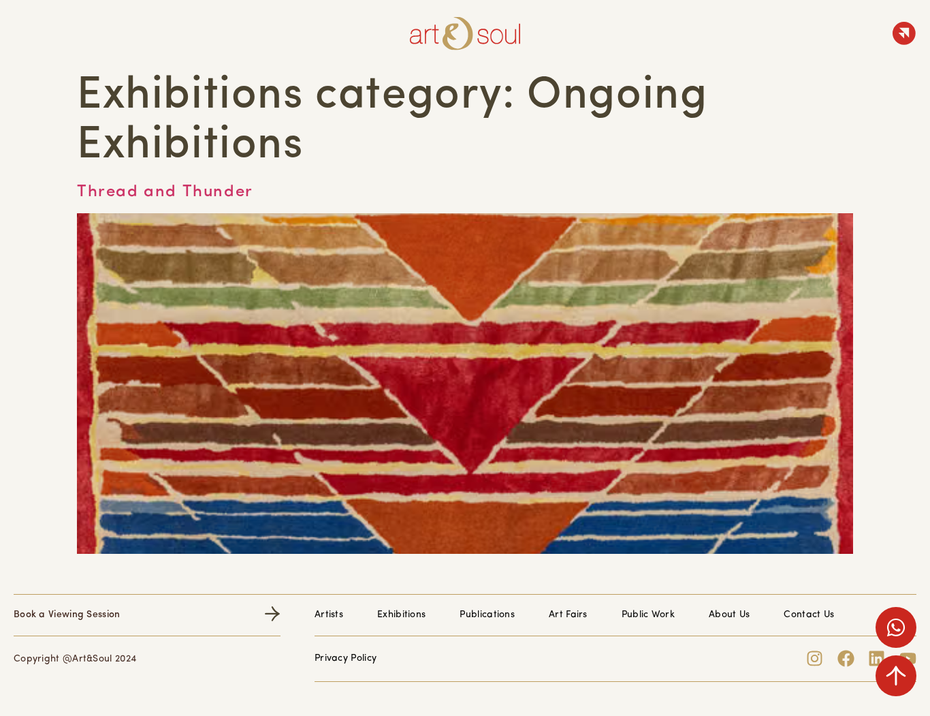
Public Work (648, 615)
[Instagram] (814, 658)
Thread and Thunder (165, 192)
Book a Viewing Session (67, 615)
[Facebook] (845, 658)
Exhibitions (401, 615)
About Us (729, 615)
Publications (487, 615)
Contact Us (809, 615)
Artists (329, 615)
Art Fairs (568, 615)
